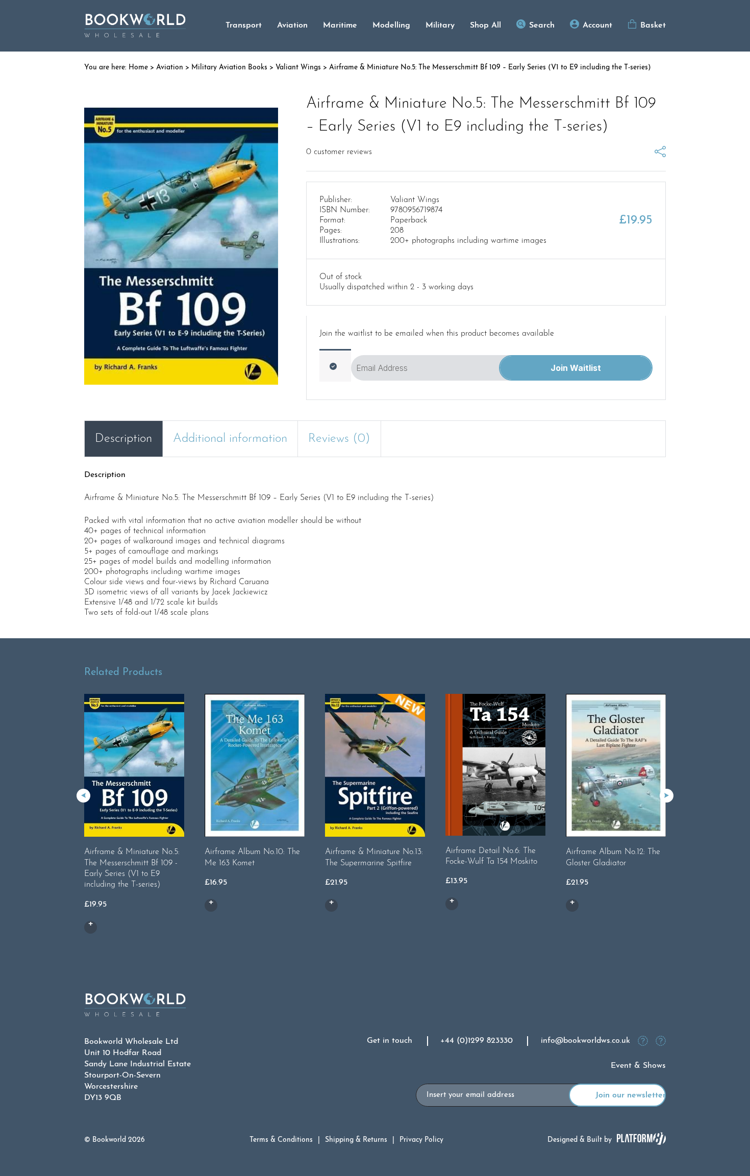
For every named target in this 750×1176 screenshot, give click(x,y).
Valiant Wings (298, 67)
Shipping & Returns (356, 1140)
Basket (653, 25)
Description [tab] (123, 439)
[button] (666, 796)
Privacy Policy (421, 1140)
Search (542, 25)
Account (597, 25)
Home (138, 67)
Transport (244, 25)
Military (440, 25)
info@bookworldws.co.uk (585, 1041)
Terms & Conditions (281, 1140)
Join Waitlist (576, 368)
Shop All (485, 25)
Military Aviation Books (229, 67)
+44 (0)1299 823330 (476, 1041)
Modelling (391, 25)
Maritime (340, 25)
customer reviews (339, 152)
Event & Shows (638, 1066)
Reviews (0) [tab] (339, 439)
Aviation (292, 25)
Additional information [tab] (230, 439)
